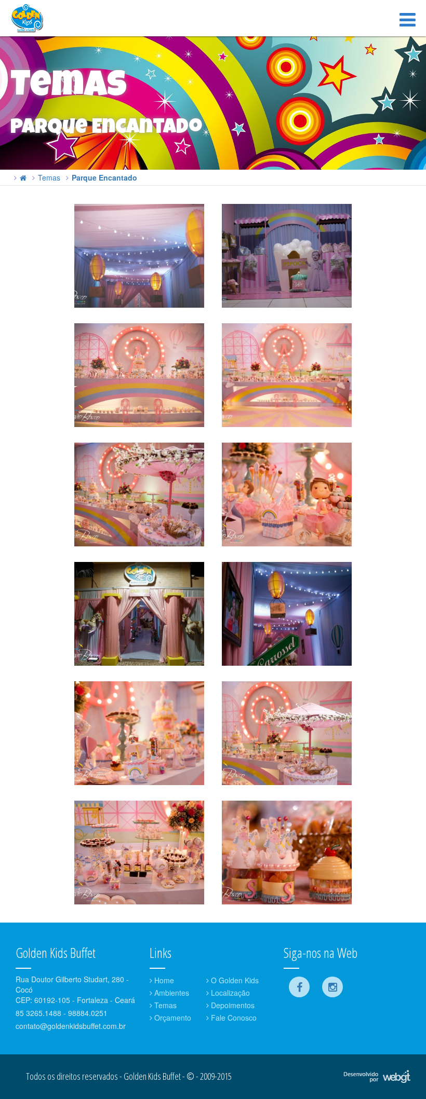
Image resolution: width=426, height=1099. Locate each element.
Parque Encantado (104, 177)
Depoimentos (232, 1005)
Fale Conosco (233, 1017)
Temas (49, 177)
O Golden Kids (234, 980)
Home (163, 980)
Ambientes (170, 992)
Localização (229, 992)
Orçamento (171, 1017)
